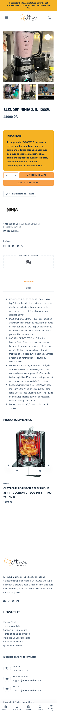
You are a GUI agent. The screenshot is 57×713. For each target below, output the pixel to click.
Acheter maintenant (28, 182)
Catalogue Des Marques (15, 630)
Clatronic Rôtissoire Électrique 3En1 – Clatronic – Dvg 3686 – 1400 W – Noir (27, 492)
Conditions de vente (13, 641)
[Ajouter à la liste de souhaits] (39, 471)
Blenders (22, 224)
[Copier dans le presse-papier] (22, 246)
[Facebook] (4, 246)
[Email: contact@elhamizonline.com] (7, 688)
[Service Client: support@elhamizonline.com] (7, 678)
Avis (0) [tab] (28, 288)
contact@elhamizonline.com (27, 690)
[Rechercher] (49, 17)
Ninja (16, 231)
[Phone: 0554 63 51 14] (7, 668)
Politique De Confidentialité (16, 637)
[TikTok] (9, 601)
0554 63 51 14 (20, 670)
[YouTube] (18, 601)
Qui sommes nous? (12, 645)
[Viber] (18, 246)
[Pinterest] (9, 246)
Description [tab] (28, 281)
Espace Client (9, 622)
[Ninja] (12, 210)
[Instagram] (4, 601)
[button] (17, 471)
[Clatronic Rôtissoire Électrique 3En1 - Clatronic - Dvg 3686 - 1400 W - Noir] (28, 451)
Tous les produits (11, 626)
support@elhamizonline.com (27, 680)
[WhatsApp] (13, 246)
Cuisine (31, 224)
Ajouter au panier (36, 175)
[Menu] (6, 17)
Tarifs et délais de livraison (16, 633)
